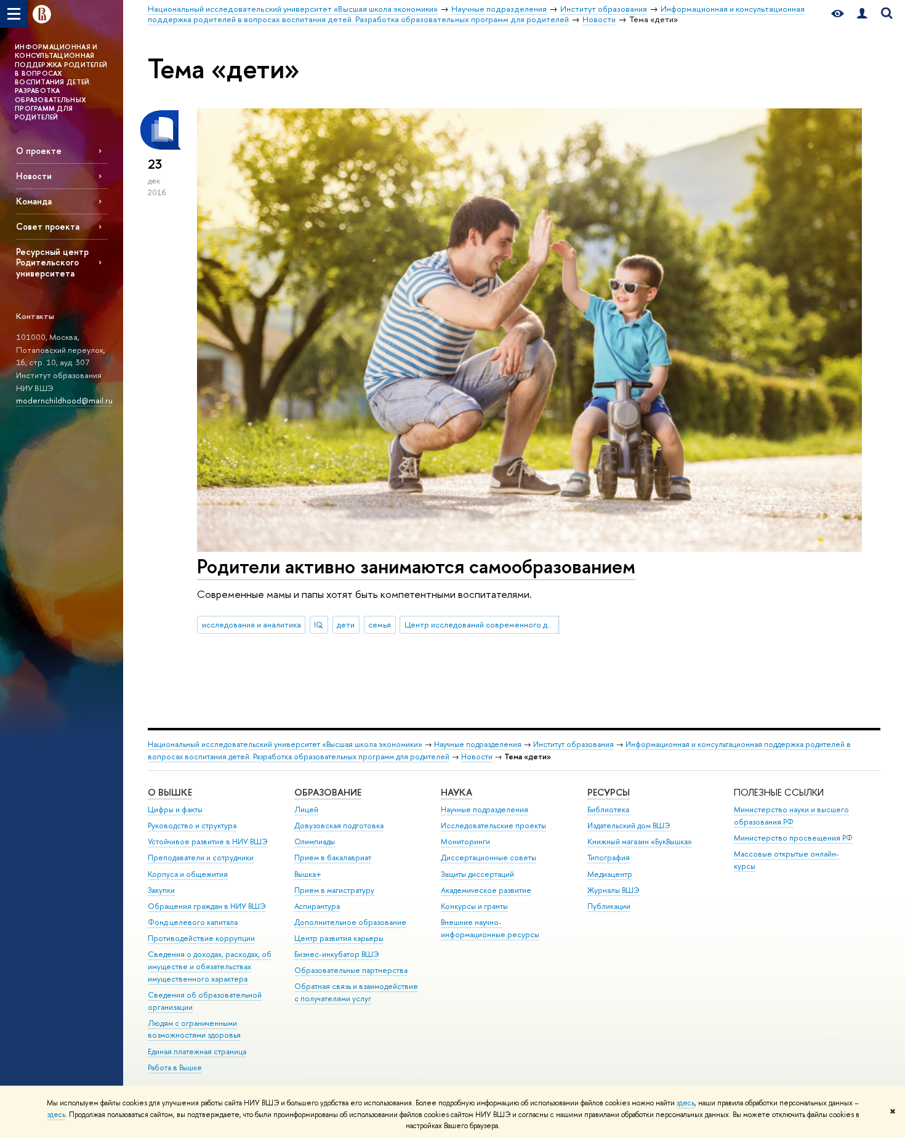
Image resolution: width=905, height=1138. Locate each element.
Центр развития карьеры (339, 938)
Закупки (161, 890)
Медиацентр (609, 874)
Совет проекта (47, 226)
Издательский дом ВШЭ (628, 825)
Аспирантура (317, 906)
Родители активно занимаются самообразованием (416, 565)
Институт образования (573, 744)
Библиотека (608, 809)
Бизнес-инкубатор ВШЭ (336, 954)
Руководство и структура (192, 825)
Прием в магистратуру (334, 890)
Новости (34, 176)
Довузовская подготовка (339, 825)
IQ (318, 624)
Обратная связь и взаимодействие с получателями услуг (356, 992)
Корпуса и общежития (188, 874)
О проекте (39, 150)
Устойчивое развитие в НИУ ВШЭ (208, 841)
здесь (685, 1103)
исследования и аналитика (251, 624)
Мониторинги (465, 841)
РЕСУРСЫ (608, 792)
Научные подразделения (477, 744)
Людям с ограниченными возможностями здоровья (194, 1029)
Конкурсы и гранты (474, 906)
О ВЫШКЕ (170, 792)
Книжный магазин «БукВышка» (639, 841)
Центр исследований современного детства (482, 624)
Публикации (608, 906)
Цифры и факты (175, 809)
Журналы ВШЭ (613, 890)
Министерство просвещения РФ (793, 838)
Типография (608, 857)
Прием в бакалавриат (332, 857)
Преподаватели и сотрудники (201, 857)
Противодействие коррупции (201, 938)
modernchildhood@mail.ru (64, 400)
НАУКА (456, 792)
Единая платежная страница (197, 1051)
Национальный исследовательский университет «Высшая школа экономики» (285, 744)
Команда (34, 201)
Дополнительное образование (350, 922)
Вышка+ (307, 874)
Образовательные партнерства (351, 970)
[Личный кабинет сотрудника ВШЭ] (862, 14)
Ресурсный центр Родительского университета (52, 262)
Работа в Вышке (175, 1067)
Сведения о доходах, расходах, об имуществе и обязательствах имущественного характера (210, 966)
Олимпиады (314, 841)
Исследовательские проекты (493, 825)
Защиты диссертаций (477, 874)
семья (379, 624)
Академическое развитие (486, 890)
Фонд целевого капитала (193, 922)
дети (346, 624)
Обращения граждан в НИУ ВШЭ (207, 906)
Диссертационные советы (488, 857)
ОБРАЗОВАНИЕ (327, 792)
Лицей (306, 809)
